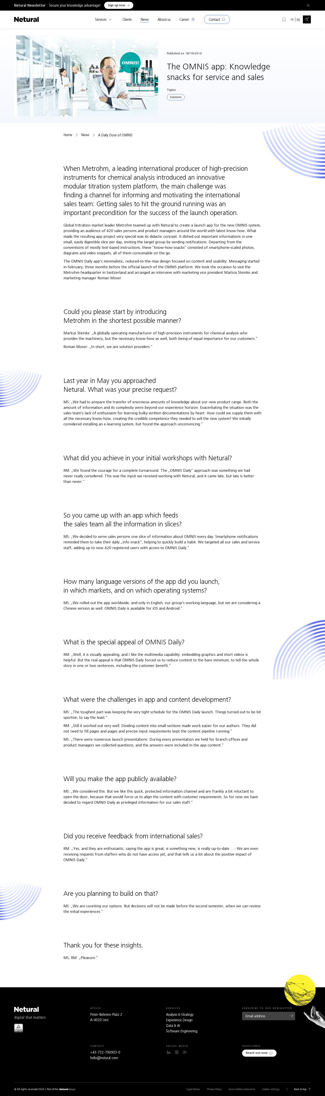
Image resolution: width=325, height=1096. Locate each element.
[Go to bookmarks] (284, 19)
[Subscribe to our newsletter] (291, 1016)
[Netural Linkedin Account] (168, 1052)
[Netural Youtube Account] (184, 1052)
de (292, 19)
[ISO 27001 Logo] (18, 1028)
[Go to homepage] (26, 19)
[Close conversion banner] (307, 5)
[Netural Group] (67, 1089)
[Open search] (307, 19)
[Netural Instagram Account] (176, 1052)
